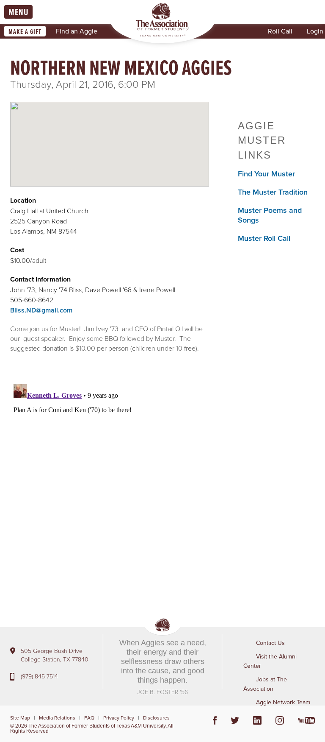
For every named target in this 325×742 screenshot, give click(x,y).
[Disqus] (109, 487)
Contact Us (270, 643)
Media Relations (57, 717)
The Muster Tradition (273, 192)
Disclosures (156, 717)
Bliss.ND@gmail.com (41, 310)
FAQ (89, 717)
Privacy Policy (118, 717)
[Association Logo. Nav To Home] (162, 19)
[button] (109, 137)
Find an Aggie (76, 31)
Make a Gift (24, 31)
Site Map (20, 717)
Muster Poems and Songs (270, 215)
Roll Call (280, 31)
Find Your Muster (266, 173)
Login (315, 31)
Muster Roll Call (264, 238)
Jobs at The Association (265, 684)
